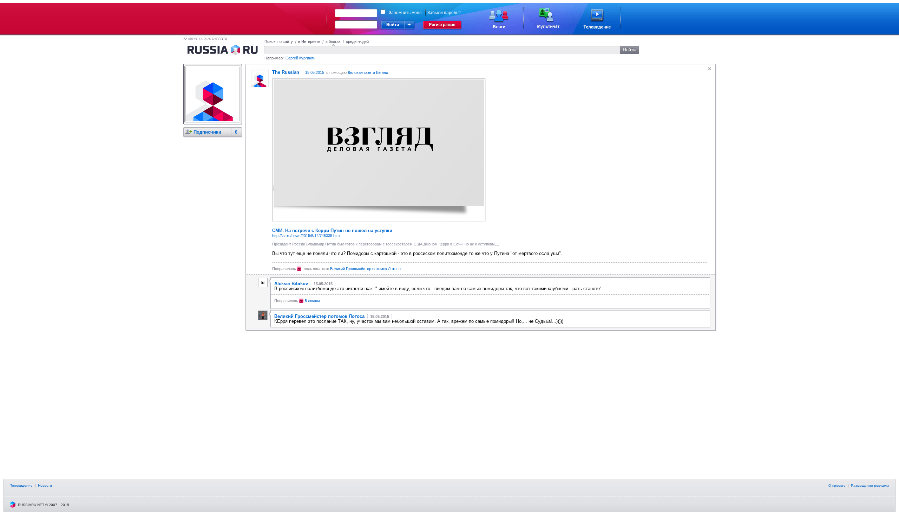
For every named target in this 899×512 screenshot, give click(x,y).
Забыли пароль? (444, 12)
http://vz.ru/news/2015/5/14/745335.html (306, 235)
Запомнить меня (405, 12)
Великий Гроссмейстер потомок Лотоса (365, 269)
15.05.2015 (314, 72)
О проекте (837, 485)
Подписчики (207, 132)
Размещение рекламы (870, 485)
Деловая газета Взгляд (368, 72)
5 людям (312, 301)
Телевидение (21, 485)
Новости (45, 485)
